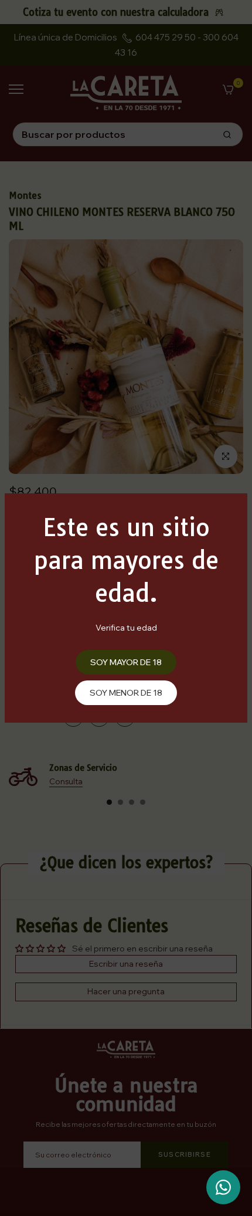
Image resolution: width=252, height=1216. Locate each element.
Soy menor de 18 (126, 692)
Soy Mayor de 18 (126, 662)
